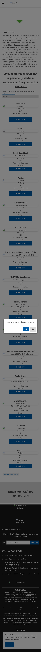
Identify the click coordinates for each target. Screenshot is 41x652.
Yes (26, 329)
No (33, 329)
